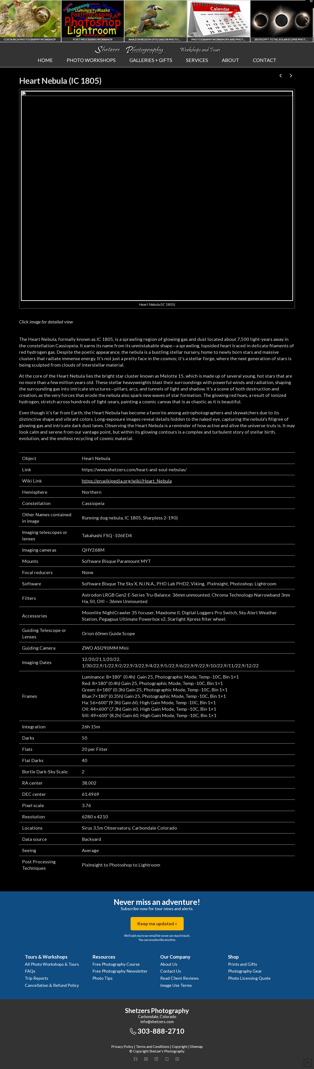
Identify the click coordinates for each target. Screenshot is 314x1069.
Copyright (180, 1046)
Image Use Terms (176, 985)
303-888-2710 (160, 1031)
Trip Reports (36, 978)
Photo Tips (102, 978)
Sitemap (196, 1046)
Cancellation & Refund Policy (52, 985)
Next (304, 21)
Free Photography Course (116, 964)
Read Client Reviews (179, 978)
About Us (168, 964)
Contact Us (170, 971)
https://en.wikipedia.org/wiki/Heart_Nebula (127, 480)
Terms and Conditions (152, 1046)
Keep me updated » (157, 923)
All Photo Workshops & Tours (52, 964)
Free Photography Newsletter (120, 971)
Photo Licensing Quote (249, 978)
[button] (309, 4)
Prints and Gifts (242, 964)
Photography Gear (245, 971)
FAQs (30, 971)
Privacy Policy (122, 1046)
